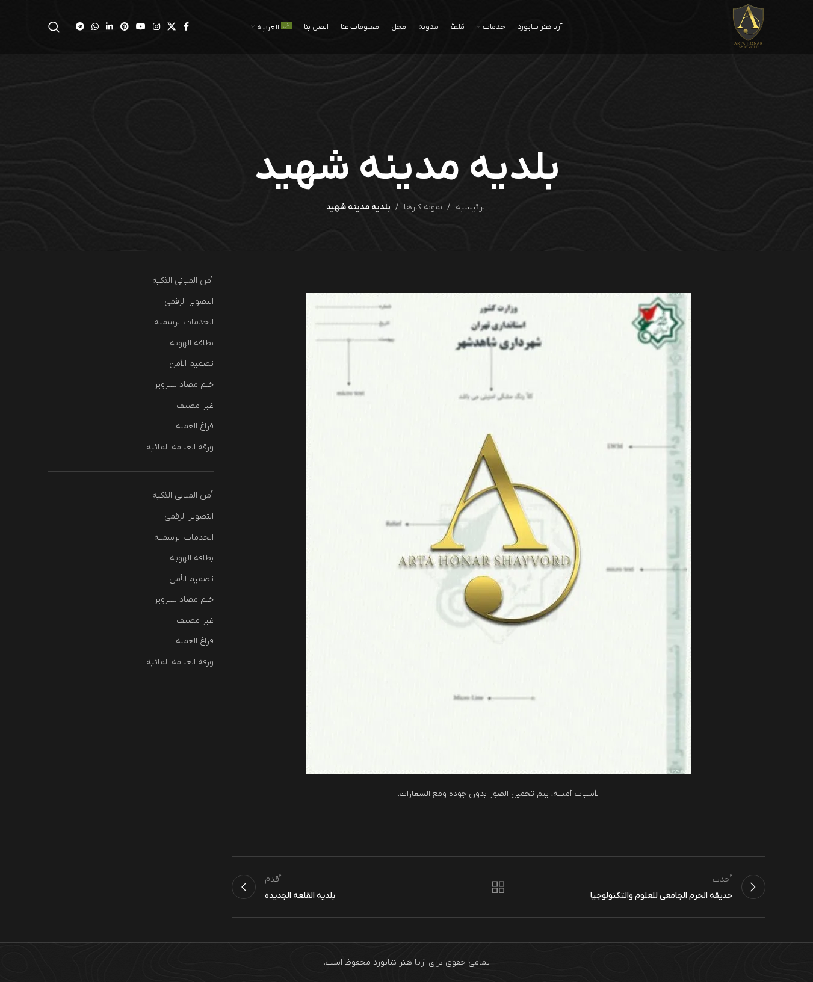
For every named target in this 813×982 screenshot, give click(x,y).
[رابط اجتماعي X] (171, 27)
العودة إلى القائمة (498, 887)
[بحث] (54, 27)
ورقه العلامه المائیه (180, 447)
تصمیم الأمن (191, 363)
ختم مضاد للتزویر (184, 385)
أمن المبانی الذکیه (183, 280)
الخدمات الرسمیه (184, 322)
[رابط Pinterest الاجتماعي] (124, 27)
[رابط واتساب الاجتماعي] (95, 27)
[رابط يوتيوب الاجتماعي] (140, 27)
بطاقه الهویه (192, 343)
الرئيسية (471, 207)
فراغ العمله (195, 426)
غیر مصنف (195, 406)
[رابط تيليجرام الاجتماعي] (80, 27)
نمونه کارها (423, 207)
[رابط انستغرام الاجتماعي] (156, 27)
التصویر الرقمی (189, 301)
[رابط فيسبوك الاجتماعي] (186, 27)
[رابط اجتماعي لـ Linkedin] (109, 27)
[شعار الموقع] (748, 26)
